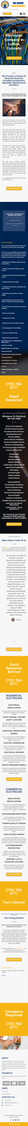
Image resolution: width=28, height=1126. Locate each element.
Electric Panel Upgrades (14, 426)
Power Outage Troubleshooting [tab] (11, 354)
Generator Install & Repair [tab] (9, 369)
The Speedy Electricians (13, 1115)
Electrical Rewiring (14, 490)
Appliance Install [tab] (6, 357)
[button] (3, 596)
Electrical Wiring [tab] (6, 242)
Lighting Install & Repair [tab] (9, 360)
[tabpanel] (14, 291)
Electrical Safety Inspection (14, 493)
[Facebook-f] (10, 1120)
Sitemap (16, 1117)
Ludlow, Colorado (8, 967)
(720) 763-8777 (14, 386)
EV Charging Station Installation (14, 447)
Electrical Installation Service (14, 442)
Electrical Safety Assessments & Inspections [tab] (11, 341)
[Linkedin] (18, 1120)
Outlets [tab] (3, 366)
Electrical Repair (14, 495)
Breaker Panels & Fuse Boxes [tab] (10, 348)
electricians (7, 547)
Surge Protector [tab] (6, 351)
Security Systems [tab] (6, 345)
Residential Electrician (14, 434)
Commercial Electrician (14, 450)
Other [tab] (3, 372)
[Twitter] (13, 1120)
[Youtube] (16, 1120)
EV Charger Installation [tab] (9, 363)
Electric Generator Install (14, 487)
